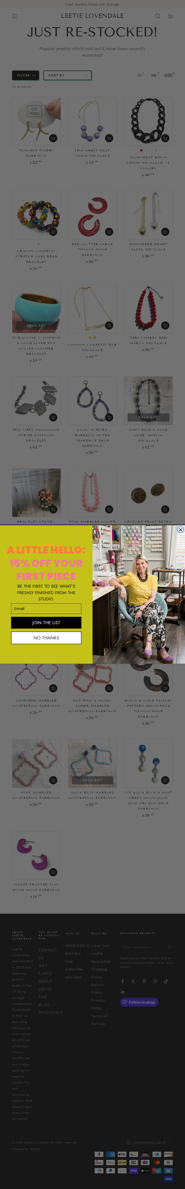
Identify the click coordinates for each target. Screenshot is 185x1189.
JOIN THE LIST (46, 622)
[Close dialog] (181, 530)
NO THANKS (46, 638)
